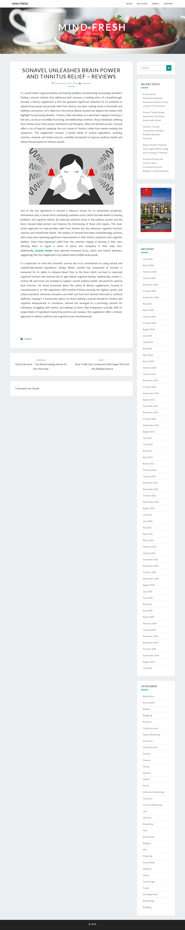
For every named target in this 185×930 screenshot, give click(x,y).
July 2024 (147, 335)
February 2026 (150, 271)
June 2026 (148, 259)
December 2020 (150, 559)
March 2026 (148, 265)
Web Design (148, 900)
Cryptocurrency (150, 728)
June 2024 (148, 342)
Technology (149, 881)
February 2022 (150, 469)
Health (129, 3)
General (155, 3)
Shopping (168, 3)
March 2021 (148, 540)
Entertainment (150, 747)
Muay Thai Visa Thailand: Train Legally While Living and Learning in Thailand (155, 148)
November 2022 (150, 412)
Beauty (146, 708)
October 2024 (149, 322)
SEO (145, 849)
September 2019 (151, 655)
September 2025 (151, 297)
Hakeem (86, 83)
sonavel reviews (44, 250)
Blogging (147, 715)
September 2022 (151, 425)
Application (148, 696)
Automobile (149, 702)
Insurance (147, 798)
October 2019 (149, 648)
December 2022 (150, 406)
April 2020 (148, 610)
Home (146, 785)
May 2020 (147, 604)
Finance (146, 760)
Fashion (146, 753)
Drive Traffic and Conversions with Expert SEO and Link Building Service (102, 364)
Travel (146, 887)
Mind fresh (20, 3)
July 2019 (147, 668)
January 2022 (149, 476)
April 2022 (148, 457)
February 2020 (150, 623)
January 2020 (149, 629)
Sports (146, 875)
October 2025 (149, 291)
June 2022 (148, 444)
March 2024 (148, 361)
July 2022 (147, 437)
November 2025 (150, 284)
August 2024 (149, 329)
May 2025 (147, 303)
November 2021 (150, 489)
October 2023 (149, 386)
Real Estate (142, 3)
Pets (145, 830)
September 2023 (151, 393)
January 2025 (149, 316)
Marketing (148, 824)
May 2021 (147, 527)
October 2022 (149, 418)
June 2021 (148, 521)
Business (147, 721)
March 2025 (148, 310)
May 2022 (147, 450)
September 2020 (151, 578)
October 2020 (149, 572)
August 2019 (149, 661)
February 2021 (150, 546)
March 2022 (148, 463)
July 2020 (147, 591)
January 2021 (149, 553)
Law (145, 811)
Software (147, 868)
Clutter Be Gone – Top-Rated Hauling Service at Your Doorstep (40, 364)
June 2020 (148, 597)
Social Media (149, 862)
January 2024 (149, 374)
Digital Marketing (151, 734)
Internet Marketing (152, 804)
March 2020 (148, 616)
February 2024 (150, 367)
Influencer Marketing (153, 792)
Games (146, 766)
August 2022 (149, 431)
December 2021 (150, 482)
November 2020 (150, 565)
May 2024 (147, 348)
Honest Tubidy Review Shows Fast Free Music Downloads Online (153, 116)
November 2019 (150, 642)
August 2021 (149, 508)
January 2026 (149, 278)
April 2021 (148, 533)
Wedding (147, 907)
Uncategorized (150, 894)
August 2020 (149, 584)
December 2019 (150, 636)
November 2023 (150, 380)
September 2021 (151, 501)
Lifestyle (147, 817)
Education (148, 740)
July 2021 (147, 514)
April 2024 (148, 354)
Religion (147, 843)
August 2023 (149, 399)
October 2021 (149, 495)
